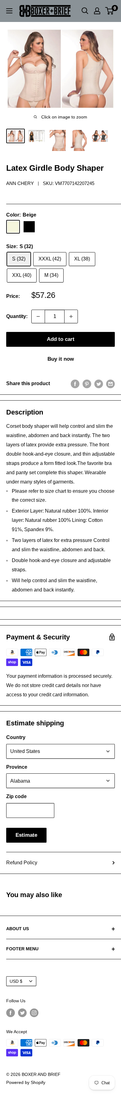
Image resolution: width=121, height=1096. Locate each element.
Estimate (26, 835)
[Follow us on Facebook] (10, 1012)
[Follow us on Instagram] (34, 1012)
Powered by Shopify (25, 1082)
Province (16, 767)
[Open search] (85, 10)
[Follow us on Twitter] (22, 1012)
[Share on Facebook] (75, 383)
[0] (110, 11)
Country (15, 737)
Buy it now (60, 359)
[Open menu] (9, 10)
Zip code (16, 796)
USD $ (16, 981)
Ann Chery (20, 183)
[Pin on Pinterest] (87, 383)
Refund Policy (21, 862)
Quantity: (17, 316)
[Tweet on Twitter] (98, 383)
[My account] (97, 10)
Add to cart (60, 339)
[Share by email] (110, 383)
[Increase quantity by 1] (71, 316)
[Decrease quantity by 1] (38, 316)
